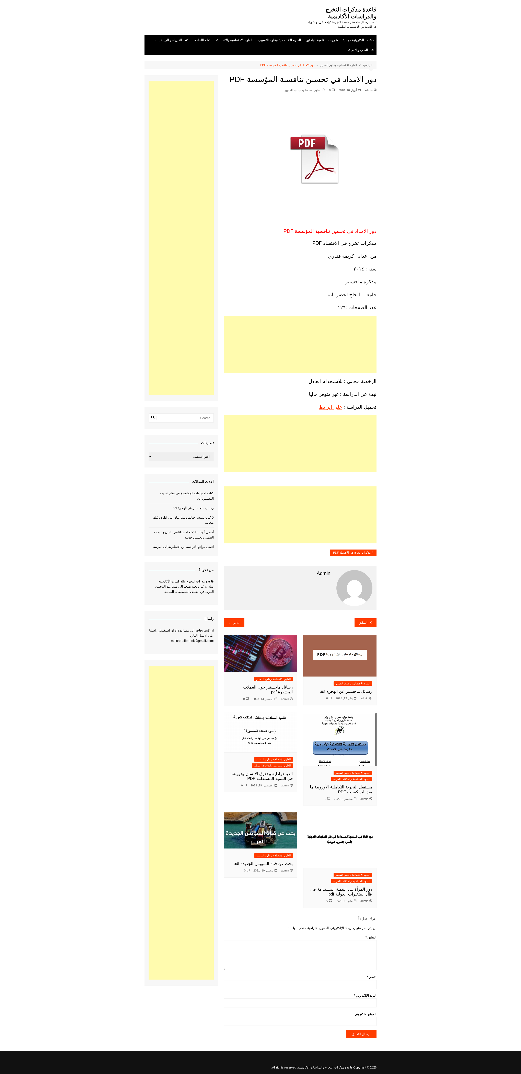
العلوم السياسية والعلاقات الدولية (351, 779)
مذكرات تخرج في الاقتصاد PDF (352, 552)
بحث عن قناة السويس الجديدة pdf (262, 863)
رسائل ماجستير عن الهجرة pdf (346, 691)
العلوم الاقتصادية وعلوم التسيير (280, 40)
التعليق (371, 937)
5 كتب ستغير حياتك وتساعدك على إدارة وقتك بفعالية (183, 520)
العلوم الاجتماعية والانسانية (235, 40)
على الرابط (330, 407)
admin (369, 90)
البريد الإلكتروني (365, 995)
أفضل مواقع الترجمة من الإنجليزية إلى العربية (183, 546)
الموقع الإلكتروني (366, 1014)
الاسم (372, 977)
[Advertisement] (300, 344)
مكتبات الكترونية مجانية (358, 40)
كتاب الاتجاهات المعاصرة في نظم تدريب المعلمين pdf (187, 496)
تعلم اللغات (202, 40)
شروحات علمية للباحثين (322, 40)
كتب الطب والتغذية (361, 50)
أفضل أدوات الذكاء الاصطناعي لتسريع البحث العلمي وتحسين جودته (184, 534)
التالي (236, 622)
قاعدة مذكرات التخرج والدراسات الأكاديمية (351, 13)
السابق (363, 622)
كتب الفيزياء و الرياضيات (172, 40)
